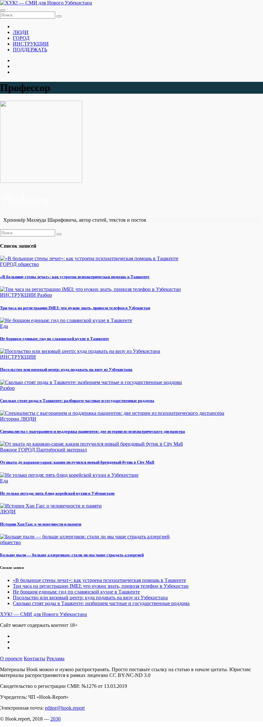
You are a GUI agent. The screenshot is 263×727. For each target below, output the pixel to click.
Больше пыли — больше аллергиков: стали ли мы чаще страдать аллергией (72, 554)
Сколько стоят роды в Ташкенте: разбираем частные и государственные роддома (77, 400)
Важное (9, 449)
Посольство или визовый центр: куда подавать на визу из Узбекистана (66, 369)
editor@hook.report (65, 708)
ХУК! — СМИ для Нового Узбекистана (43, 614)
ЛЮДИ (21, 32)
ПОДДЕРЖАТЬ (30, 49)
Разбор (44, 295)
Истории (10, 419)
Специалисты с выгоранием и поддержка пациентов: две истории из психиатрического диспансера (92, 431)
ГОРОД (21, 38)
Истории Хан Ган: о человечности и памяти (40, 524)
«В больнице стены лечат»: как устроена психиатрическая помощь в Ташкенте (74, 276)
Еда (4, 326)
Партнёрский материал (61, 449)
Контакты (34, 658)
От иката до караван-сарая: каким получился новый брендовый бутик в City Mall (77, 462)
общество (28, 264)
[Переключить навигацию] (2, 10)
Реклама (55, 658)
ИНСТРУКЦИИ (31, 44)
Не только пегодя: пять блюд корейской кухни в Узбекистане (57, 493)
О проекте (11, 658)
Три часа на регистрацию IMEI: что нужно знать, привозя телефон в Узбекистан (75, 307)
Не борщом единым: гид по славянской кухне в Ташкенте (54, 338)
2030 (55, 719)
